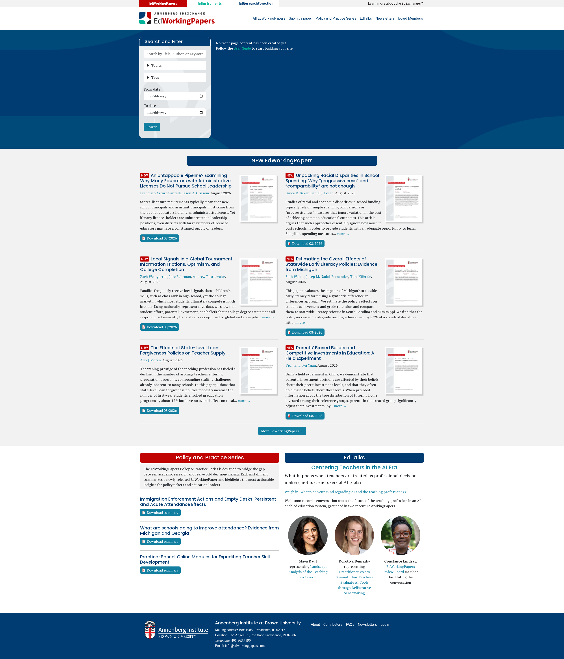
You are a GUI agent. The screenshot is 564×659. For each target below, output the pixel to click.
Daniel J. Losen (322, 193)
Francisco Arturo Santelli (160, 193)
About (315, 624)
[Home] (178, 18)
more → (343, 233)
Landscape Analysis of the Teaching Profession (307, 571)
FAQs (350, 624)
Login (384, 624)
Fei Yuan (309, 365)
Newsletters (385, 18)
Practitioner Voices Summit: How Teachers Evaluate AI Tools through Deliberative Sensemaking (354, 582)
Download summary (162, 512)
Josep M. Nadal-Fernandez (327, 276)
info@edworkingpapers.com (245, 646)
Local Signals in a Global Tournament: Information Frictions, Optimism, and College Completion (186, 264)
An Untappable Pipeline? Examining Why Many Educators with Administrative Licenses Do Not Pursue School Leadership (186, 180)
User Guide (242, 48)
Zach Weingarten (153, 276)
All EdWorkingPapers (269, 18)
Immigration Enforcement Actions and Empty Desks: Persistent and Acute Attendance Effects (208, 501)
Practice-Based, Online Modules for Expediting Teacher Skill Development (205, 559)
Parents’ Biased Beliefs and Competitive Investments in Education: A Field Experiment (330, 353)
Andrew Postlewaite (209, 276)
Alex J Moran (150, 360)
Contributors (332, 624)
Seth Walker (295, 276)
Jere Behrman (180, 276)
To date (150, 105)
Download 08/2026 (162, 238)
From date (152, 89)
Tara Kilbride (360, 276)
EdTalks (366, 18)
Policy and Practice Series (335, 18)
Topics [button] (156, 65)
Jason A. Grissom (195, 193)
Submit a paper (300, 18)
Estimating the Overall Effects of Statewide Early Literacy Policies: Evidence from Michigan (331, 264)
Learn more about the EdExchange (394, 3)
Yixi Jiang (293, 365)
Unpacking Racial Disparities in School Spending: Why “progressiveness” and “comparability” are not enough (332, 180)
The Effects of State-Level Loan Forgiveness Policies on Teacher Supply (183, 350)
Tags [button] (155, 77)
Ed (210, 3)
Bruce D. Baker (297, 193)
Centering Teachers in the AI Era (354, 467)
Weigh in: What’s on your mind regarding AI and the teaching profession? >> (346, 491)
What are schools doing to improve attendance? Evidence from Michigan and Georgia (209, 530)
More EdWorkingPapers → (282, 431)
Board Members (410, 18)
